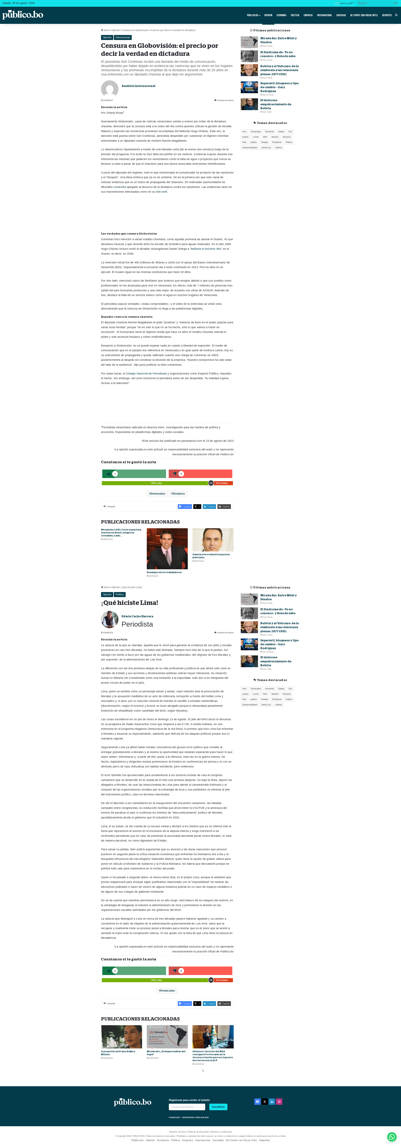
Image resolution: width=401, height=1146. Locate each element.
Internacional (324, 15)
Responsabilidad (249, 148)
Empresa (308, 15)
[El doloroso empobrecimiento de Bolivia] (249, 104)
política (254, 142)
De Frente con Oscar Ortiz (364, 15)
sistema (278, 148)
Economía (281, 15)
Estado (281, 132)
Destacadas (158, 493)
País (244, 142)
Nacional (287, 137)
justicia (245, 137)
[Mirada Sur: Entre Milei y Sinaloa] (249, 42)
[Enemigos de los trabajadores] (167, 548)
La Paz (256, 137)
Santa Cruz (266, 148)
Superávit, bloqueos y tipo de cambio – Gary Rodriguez (279, 87)
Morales (275, 137)
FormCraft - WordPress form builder (189, 1117)
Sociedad (341, 15)
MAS (265, 137)
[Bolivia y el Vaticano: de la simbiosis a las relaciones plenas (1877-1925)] (249, 70)
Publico (289, 142)
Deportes (387, 15)
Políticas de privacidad (198, 1132)
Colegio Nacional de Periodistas (146, 373)
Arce (244, 132)
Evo (290, 132)
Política (295, 15)
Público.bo (252, 15)
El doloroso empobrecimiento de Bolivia (275, 104)
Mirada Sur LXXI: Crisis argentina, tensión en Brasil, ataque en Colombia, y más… (121, 533)
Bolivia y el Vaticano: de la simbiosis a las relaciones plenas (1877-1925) (279, 70)
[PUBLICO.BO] (22, 15)
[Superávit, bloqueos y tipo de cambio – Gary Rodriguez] (249, 87)
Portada (264, 142)
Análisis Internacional (138, 86)
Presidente (276, 142)
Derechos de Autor (177, 1132)
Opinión (268, 15)
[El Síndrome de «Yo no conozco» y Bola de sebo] (249, 56)
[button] (392, 1137)
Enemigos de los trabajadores (164, 572)
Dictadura (179, 493)
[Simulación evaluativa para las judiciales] (213, 539)
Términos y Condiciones (221, 1132)
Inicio (106, 30)
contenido (120, 187)
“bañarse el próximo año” (206, 248)
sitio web (161, 191)
